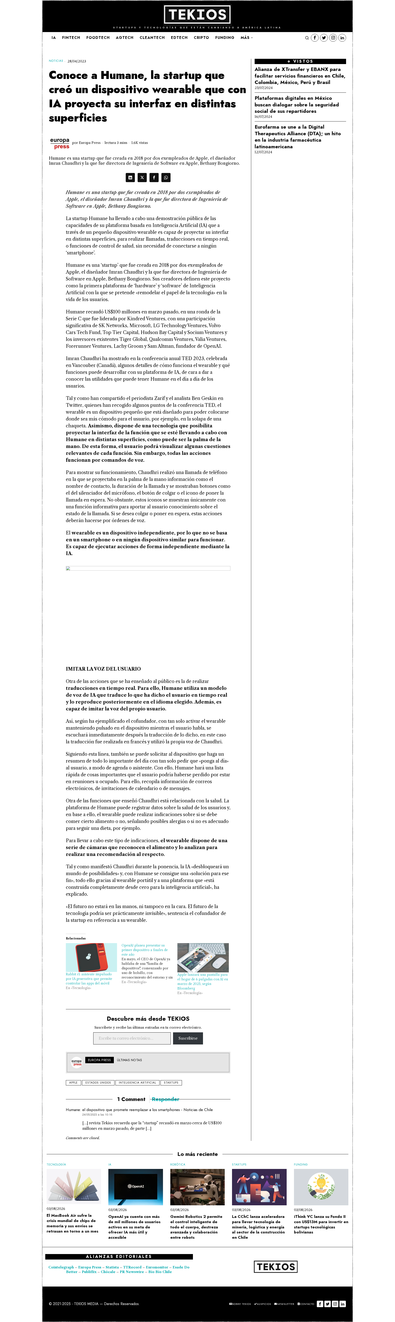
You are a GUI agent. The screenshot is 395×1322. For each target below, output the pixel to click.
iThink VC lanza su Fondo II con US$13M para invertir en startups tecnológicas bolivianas (321, 1224)
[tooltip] (315, 38)
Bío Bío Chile (160, 1272)
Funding (301, 1165)
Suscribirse (188, 1038)
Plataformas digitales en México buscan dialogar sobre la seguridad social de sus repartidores (297, 104)
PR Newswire (132, 1272)
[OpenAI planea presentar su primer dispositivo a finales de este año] (149, 963)
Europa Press (90, 143)
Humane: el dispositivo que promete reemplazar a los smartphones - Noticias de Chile (139, 1110)
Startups (171, 1083)
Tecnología (56, 1165)
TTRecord (132, 1267)
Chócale (108, 1272)
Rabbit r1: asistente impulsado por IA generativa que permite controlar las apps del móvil (89, 978)
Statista (113, 1267)
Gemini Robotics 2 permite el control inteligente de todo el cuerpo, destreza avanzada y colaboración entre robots (196, 1227)
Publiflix (89, 1272)
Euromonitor (157, 1267)
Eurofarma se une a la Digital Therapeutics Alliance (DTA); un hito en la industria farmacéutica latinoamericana (298, 137)
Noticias (56, 61)
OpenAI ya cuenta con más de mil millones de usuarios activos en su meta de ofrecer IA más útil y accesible (134, 1227)
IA (109, 1165)
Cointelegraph (61, 1267)
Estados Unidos (98, 1083)
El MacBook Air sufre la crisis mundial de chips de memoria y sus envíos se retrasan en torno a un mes (72, 1223)
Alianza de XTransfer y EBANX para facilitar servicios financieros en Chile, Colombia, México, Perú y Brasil (300, 76)
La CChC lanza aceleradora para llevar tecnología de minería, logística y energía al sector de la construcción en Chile (258, 1227)
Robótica (177, 1165)
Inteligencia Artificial (137, 1083)
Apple (73, 1083)
